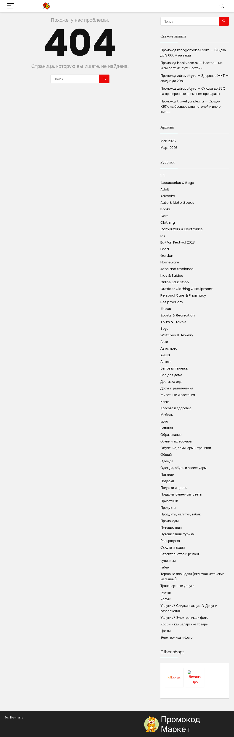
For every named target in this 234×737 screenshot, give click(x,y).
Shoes (165, 308)
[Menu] (10, 6)
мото (164, 421)
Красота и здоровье (175, 408)
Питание (167, 474)
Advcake (167, 195)
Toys (164, 328)
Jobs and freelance (177, 268)
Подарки (167, 481)
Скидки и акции (172, 547)
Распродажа (170, 540)
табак (164, 567)
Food (164, 249)
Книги (164, 401)
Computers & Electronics (181, 229)
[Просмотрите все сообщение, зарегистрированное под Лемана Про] (194, 677)
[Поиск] (104, 79)
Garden (166, 255)
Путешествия (171, 527)
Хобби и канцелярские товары (184, 624)
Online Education (174, 282)
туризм (165, 592)
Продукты (168, 507)
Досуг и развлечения (176, 388)
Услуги (165, 599)
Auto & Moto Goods (177, 202)
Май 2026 (168, 141)
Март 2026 (168, 147)
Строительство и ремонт (179, 554)
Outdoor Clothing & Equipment (186, 288)
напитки (166, 428)
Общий (166, 454)
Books (165, 209)
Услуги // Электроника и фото (184, 617)
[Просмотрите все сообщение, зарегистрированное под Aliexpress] (174, 677)
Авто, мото (168, 348)
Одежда (166, 461)
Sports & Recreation (177, 315)
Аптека (165, 361)
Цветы (165, 630)
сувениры (168, 560)
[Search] (221, 6)
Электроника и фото (176, 637)
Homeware (169, 262)
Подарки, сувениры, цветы (181, 494)
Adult (164, 189)
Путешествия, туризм (177, 534)
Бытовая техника (173, 368)
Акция (165, 355)
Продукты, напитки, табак (180, 514)
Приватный (169, 500)
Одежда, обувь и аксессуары (183, 467)
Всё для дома (171, 375)
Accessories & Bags (177, 182)
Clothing (167, 222)
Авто (164, 341)
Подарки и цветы (173, 487)
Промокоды (169, 520)
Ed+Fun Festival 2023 (177, 242)
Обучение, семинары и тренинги (185, 447)
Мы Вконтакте (14, 717)
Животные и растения (177, 394)
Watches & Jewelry (176, 335)
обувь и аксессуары (176, 441)
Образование (170, 434)
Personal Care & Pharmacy (183, 295)
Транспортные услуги (177, 585)
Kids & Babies (171, 275)
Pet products (171, 302)
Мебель (166, 414)
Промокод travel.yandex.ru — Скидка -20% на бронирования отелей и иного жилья (190, 106)
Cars (164, 215)
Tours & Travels (173, 321)
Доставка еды (171, 381)
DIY (162, 235)
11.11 (163, 176)
